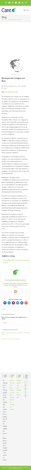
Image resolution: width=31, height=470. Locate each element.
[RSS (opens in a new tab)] (22, 3)
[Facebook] (25, 385)
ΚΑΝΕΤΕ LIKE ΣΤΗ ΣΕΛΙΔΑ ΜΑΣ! (12, 339)
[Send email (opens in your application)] (25, 3)
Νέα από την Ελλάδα (11, 92)
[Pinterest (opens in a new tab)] (12, 3)
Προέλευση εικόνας (15, 74)
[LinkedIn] (25, 388)
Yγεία (5, 88)
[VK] (25, 395)
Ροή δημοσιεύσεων (12, 390)
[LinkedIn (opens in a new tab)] (19, 3)
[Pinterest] (25, 392)
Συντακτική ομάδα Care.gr (10, 86)
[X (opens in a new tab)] (6, 3)
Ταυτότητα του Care (12, 383)
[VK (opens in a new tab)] (15, 3)
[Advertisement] (15, 38)
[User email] (15, 291)
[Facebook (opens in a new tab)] (9, 3)
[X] (25, 381)
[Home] (2, 19)
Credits (12, 409)
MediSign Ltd (15, 467)
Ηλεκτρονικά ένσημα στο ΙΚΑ (14, 19)
